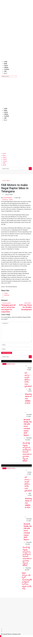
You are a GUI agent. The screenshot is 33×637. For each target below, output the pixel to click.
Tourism (6, 69)
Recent (4, 364)
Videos (6, 65)
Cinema (6, 67)
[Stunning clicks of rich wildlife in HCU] (13, 400)
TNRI (5, 71)
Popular (8, 364)
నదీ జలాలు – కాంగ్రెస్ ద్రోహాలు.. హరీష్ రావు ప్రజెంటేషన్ (28, 379)
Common (12, 364)
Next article (28, 303)
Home (5, 61)
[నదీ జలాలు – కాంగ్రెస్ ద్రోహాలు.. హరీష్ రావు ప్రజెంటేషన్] (13, 376)
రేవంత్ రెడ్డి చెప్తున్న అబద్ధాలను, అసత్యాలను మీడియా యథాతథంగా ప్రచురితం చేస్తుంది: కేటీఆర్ (27, 452)
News (5, 63)
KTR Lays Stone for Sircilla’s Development (25, 307)
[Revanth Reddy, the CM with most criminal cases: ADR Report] (12, 423)
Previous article (6, 303)
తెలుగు (5, 73)
